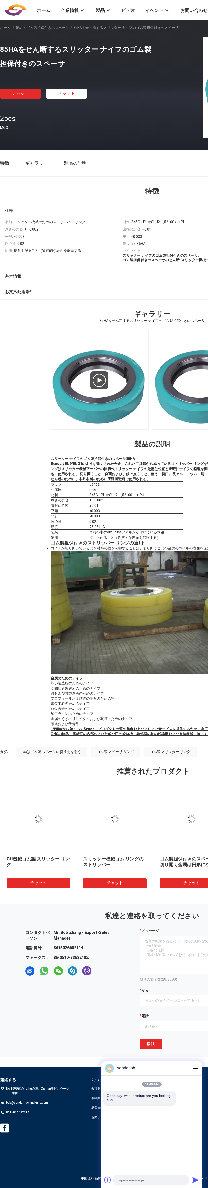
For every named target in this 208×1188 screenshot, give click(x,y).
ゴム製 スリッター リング (170, 752)
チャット (20, 93)
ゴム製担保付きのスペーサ (48, 28)
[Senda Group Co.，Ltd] (15, 10)
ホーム (5, 28)
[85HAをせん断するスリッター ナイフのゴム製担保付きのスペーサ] (148, 819)
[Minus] (195, 1068)
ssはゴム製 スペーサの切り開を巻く (52, 752)
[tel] (101, 971)
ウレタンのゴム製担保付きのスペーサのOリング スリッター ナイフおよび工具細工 (146, 864)
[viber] (86, 971)
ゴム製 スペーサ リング (115, 752)
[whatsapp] (44, 971)
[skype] (72, 971)
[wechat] (58, 971)
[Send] (195, 1179)
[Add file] (107, 1179)
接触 (151, 1043)
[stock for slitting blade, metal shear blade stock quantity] (99, 380)
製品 (19, 28)
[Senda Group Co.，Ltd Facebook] (4, 1128)
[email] (29, 971)
